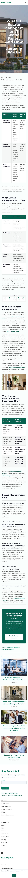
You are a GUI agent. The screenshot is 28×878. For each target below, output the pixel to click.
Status (3, 845)
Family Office (19, 80)
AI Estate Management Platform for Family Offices (14, 679)
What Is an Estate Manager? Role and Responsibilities (14, 703)
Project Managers (6, 809)
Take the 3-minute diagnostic (14, 637)
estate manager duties (13, 331)
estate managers (7, 475)
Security (3, 839)
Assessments (5, 834)
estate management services (17, 367)
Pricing (3, 812)
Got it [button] (14, 875)
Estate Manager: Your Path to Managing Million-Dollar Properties (14, 728)
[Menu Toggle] (26, 2)
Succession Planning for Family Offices (14, 756)
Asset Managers (6, 806)
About (3, 825)
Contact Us (4, 842)
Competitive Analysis (7, 815)
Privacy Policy (5, 865)
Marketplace (5, 836)
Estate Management (8, 80)
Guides (3, 831)
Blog (2, 828)
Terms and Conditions (7, 868)
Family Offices (5, 803)
